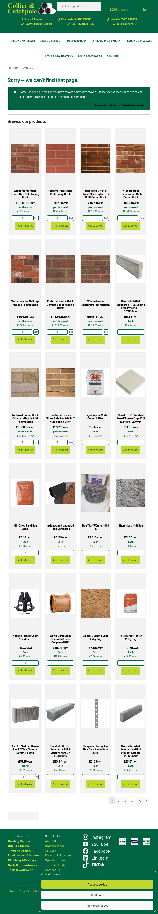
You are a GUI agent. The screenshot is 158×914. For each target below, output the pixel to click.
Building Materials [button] (23, 40)
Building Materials (20, 841)
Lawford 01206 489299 (38, 24)
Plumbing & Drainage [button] (139, 40)
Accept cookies (97, 884)
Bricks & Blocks (19, 845)
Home (16, 67)
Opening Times (55, 860)
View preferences (97, 905)
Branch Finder (33, 19)
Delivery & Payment (58, 855)
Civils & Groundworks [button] (59, 56)
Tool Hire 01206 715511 (84, 24)
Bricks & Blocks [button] (50, 40)
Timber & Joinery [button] (76, 40)
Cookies (13, 891)
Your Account (125, 24)
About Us (51, 841)
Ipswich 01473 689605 (124, 19)
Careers (50, 850)
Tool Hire (113, 56)
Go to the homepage (133, 105)
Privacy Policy (26, 891)
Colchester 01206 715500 (76, 19)
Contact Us (52, 869)
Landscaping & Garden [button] (106, 40)
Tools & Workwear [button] (90, 56)
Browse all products (105, 105)
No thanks (97, 895)
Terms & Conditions (58, 865)
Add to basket (25, 225)
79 (140, 800)
